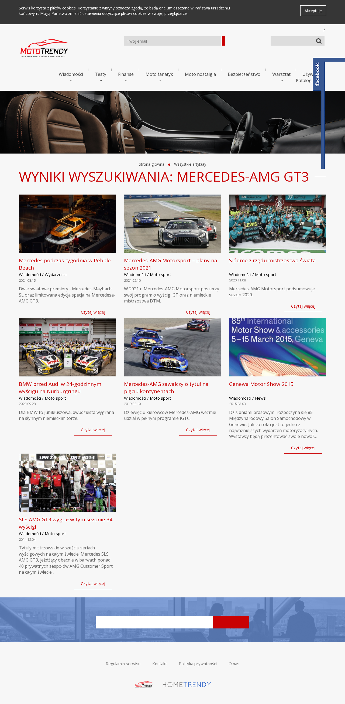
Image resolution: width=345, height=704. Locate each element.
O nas (234, 663)
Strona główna (151, 164)
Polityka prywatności (198, 663)
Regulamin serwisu (123, 663)
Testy (100, 74)
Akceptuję (313, 10)
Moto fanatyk (159, 74)
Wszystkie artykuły (190, 164)
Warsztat (281, 74)
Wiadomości (71, 74)
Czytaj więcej (93, 312)
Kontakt (159, 663)
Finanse (126, 74)
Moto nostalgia (200, 74)
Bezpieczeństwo (244, 74)
